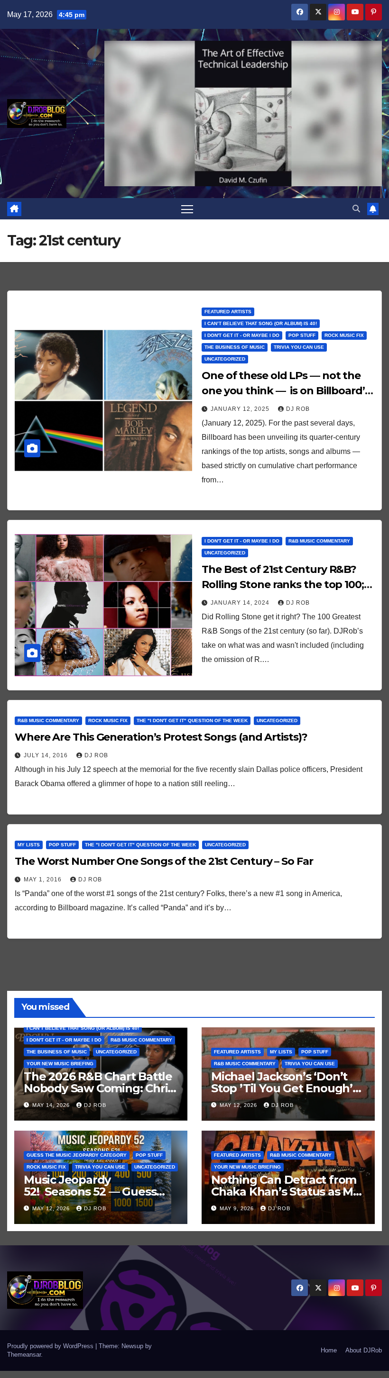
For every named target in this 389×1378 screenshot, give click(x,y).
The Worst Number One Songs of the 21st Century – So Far (164, 861)
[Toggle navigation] (187, 208)
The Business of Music (234, 347)
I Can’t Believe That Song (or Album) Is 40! (260, 323)
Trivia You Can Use (299, 347)
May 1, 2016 (44, 879)
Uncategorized (224, 359)
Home (329, 1350)
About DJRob (363, 1350)
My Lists (29, 844)
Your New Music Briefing (60, 1063)
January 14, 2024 (241, 602)
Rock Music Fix (344, 335)
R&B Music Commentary (319, 541)
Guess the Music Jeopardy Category (77, 1155)
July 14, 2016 (47, 755)
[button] (356, 209)
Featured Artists (227, 311)
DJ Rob (298, 409)
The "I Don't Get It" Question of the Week (192, 720)
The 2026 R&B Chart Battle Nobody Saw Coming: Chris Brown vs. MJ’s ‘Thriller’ (98, 1088)
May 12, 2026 (239, 1105)
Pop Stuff (301, 335)
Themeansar (24, 1354)
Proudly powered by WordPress (51, 1346)
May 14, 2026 (52, 1105)
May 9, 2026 (238, 1208)
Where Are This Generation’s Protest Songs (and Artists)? (161, 737)
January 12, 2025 (241, 409)
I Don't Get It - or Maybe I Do (241, 335)
